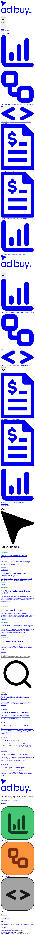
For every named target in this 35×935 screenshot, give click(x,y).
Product (3, 17)
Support (5, 918)
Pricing (2, 29)
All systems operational (7, 932)
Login (13, 930)
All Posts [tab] (3, 656)
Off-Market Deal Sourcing (26, 924)
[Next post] (2, 653)
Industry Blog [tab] (26, 656)
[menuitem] (17, 52)
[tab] (1, 655)
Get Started (7, 30)
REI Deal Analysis (14, 924)
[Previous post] (1, 653)
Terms (16, 930)
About (6, 504)
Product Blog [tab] (18, 656)
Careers (6, 930)
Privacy (20, 930)
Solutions (3, 22)
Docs (2, 918)
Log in (2, 30)
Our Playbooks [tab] (10, 656)
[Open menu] (1, 32)
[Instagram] (11, 800)
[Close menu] (1, 271)
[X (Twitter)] (4, 800)
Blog (8, 918)
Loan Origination (5, 924)
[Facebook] (17, 800)
